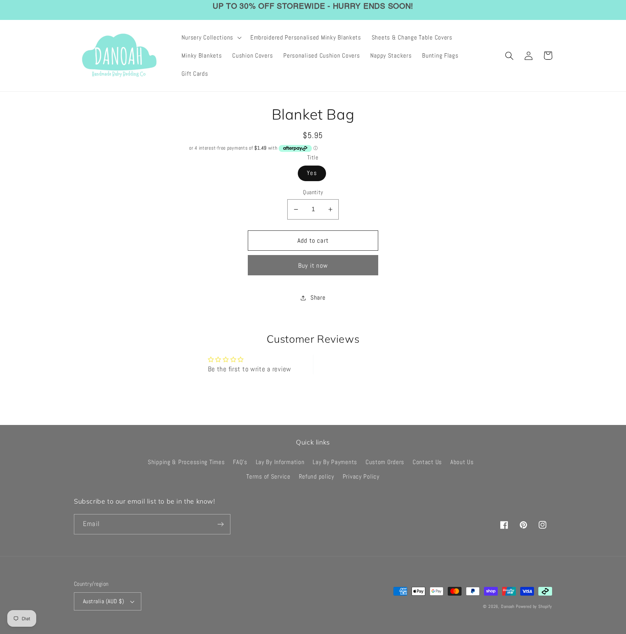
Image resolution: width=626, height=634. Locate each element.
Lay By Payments (335, 462)
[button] (210, 38)
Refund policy (316, 476)
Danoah (507, 606)
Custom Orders (385, 462)
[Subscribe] (220, 524)
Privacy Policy (361, 476)
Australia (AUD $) (103, 601)
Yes (312, 173)
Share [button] (317, 297)
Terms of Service (268, 476)
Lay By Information (280, 462)
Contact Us (427, 462)
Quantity (313, 192)
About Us (462, 462)
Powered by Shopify (534, 606)
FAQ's (240, 462)
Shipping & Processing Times (186, 462)
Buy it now (313, 265)
